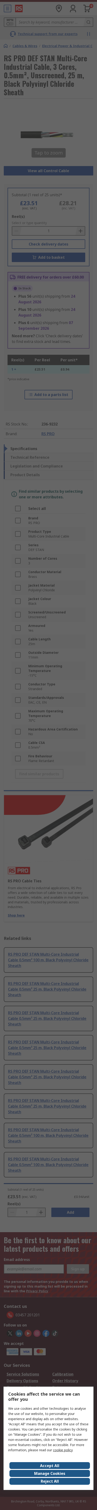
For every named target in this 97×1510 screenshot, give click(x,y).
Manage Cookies (49, 1473)
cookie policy (63, 1450)
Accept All (49, 1465)
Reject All (50, 1481)
